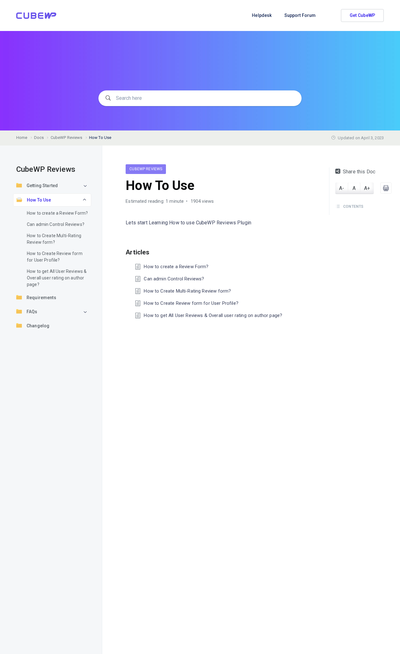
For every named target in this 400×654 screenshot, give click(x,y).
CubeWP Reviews (145, 169)
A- (341, 188)
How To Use (39, 199)
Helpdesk (262, 15)
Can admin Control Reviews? (55, 224)
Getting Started (42, 185)
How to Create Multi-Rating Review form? (54, 239)
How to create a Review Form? (57, 213)
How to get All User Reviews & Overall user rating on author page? (57, 278)
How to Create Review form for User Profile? (54, 257)
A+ (367, 188)
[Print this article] (386, 188)
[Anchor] (152, 251)
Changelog (38, 325)
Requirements (41, 297)
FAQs (32, 311)
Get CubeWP (362, 15)
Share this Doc (359, 172)
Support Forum (300, 15)
